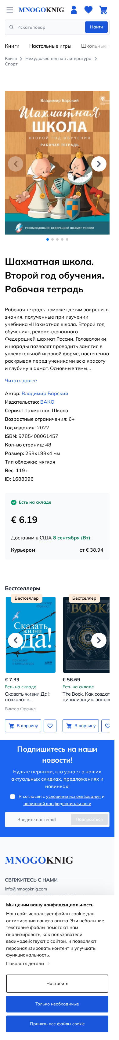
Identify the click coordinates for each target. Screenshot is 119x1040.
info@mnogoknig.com (26, 882)
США (46, 531)
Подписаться (89, 812)
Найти (96, 27)
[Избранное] (88, 9)
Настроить (57, 983)
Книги (12, 46)
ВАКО (47, 395)
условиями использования (73, 789)
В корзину (26, 719)
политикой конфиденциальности (57, 797)
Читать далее (21, 374)
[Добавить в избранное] (47, 718)
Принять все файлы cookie (57, 1024)
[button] (98, 160)
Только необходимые (57, 1004)
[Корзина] (103, 9)
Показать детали (25, 963)
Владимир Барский (45, 386)
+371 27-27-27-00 (23, 890)
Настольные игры (50, 46)
